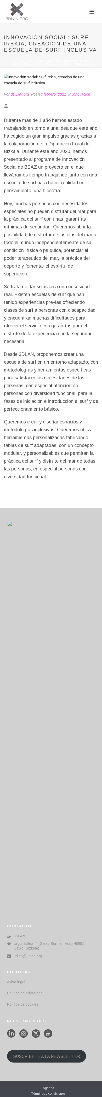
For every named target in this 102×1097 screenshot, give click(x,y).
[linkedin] (11, 1033)
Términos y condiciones (48, 1093)
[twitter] (36, 1033)
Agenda (48, 1088)
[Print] (8, 106)
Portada (14, 61)
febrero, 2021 (55, 94)
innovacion (81, 94)
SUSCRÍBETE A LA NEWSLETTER (46, 1056)
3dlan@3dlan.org (28, 956)
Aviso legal (16, 982)
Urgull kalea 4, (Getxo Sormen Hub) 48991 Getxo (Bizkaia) (49, 945)
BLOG (30, 61)
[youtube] (48, 1033)
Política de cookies (22, 1004)
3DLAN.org (20, 94)
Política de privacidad (25, 993)
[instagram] (23, 1033)
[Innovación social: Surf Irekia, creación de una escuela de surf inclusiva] (51, 80)
